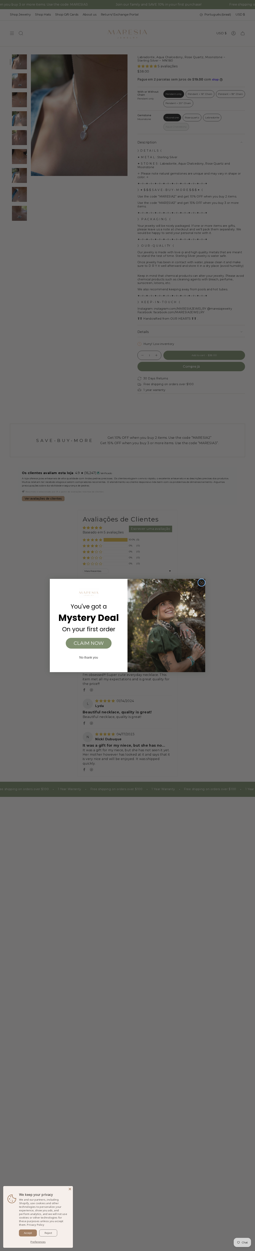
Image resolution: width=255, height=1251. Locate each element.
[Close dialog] (201, 582)
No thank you (88, 657)
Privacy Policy (35, 1224)
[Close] (70, 1189)
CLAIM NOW (89, 643)
